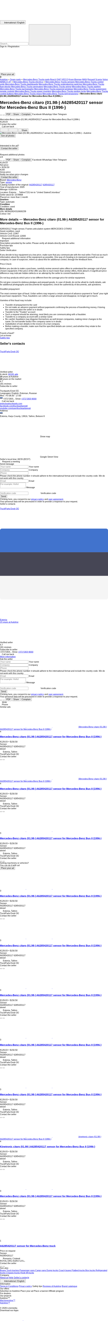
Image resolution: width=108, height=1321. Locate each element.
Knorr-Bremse (75, 79)
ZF (9, 82)
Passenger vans (27, 1270)
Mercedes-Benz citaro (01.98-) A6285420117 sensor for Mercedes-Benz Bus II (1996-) (50, 736)
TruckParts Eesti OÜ (9, 351)
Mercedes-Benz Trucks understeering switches (60, 84)
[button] (54, 60)
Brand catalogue (69, 1286)
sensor (9, 182)
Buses (3, 1270)
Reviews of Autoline (52, 1286)
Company (33, 470)
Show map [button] (45, 436)
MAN (84, 79)
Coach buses (65, 1270)
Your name (34, 467)
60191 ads (13, 374)
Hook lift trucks (27, 1273)
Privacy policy (25, 1286)
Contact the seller (9, 148)
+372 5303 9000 (28, 399)
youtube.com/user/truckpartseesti (15, 408)
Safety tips (5, 338)
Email (31, 481)
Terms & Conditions (9, 1286)
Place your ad (7, 868)
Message (30, 487)
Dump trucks (52, 1270)
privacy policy (37, 499)
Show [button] (18, 399)
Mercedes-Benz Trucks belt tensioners (60, 94)
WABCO (4, 82)
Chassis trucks (13, 1273)
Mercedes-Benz (14, 180)
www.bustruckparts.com (11, 403)
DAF (59, 79)
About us (4, 1277)
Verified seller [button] (6, 372)
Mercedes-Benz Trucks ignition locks (69, 91)
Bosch (53, 79)
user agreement (55, 499)
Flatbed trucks (78, 1270)
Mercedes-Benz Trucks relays (28, 94)
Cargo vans (40, 1270)
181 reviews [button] (5, 384)
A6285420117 (35, 185)
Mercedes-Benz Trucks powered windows (53, 89)
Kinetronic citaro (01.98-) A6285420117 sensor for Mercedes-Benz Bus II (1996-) (47, 1146)
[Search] (49, 34)
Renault (91, 79)
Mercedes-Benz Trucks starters (86, 86)
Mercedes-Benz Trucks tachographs (17, 89)
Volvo (105, 79)
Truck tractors (12, 1270)
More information (8, 657)
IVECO (65, 79)
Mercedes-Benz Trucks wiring (57, 86)
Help (11, 1277)
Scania (98, 79)
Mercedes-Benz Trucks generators (27, 86)
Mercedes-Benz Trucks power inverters (33, 91)
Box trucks (90, 1270)
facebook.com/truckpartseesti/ (14, 406)
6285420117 (49, 185)
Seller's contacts (21, 1277)
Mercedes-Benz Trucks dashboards (21, 84)
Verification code (48, 493)
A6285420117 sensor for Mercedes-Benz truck (28, 1245)
